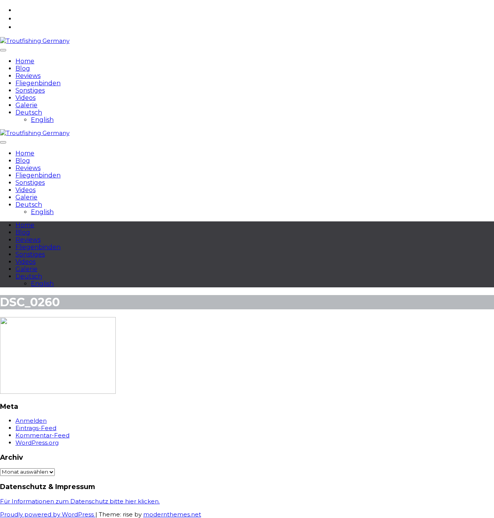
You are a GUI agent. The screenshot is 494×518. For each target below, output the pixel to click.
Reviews (28, 75)
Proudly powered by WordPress (47, 514)
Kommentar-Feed (42, 435)
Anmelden (31, 420)
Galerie (26, 105)
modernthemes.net (172, 514)
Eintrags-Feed (35, 428)
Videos (25, 97)
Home (24, 61)
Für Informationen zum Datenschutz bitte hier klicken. (80, 501)
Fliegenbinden (38, 83)
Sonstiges (30, 90)
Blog (22, 68)
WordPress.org (37, 442)
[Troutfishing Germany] (34, 40)
